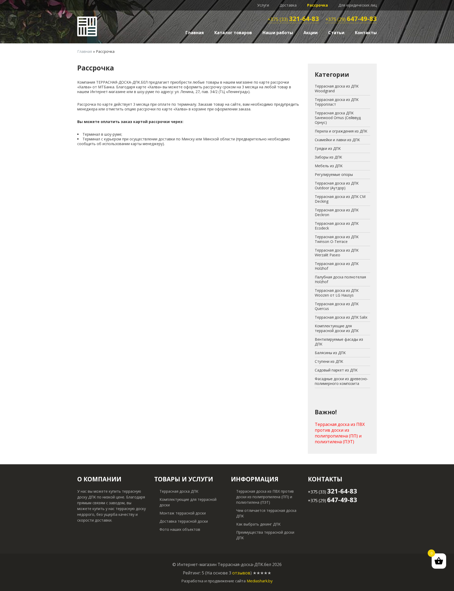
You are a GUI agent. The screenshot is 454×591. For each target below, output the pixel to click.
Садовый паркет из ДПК (336, 370)
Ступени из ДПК (329, 361)
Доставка (288, 5)
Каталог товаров (233, 32)
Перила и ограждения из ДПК (341, 131)
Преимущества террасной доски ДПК (265, 535)
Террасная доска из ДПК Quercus (337, 306)
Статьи (336, 32)
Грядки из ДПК (328, 148)
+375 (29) (351, 19)
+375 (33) (293, 19)
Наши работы (277, 32)
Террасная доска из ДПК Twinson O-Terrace (337, 239)
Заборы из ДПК (328, 157)
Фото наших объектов (179, 529)
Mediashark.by (260, 580)
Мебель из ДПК (329, 165)
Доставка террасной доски (183, 521)
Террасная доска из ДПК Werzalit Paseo (337, 252)
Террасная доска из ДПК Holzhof (337, 266)
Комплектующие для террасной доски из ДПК (337, 328)
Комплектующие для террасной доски (187, 502)
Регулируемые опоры (334, 174)
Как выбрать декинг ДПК (258, 524)
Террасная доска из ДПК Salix (341, 317)
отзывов (241, 573)
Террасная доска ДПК (178, 491)
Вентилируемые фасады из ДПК (339, 342)
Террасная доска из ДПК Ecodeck (337, 226)
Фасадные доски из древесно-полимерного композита (341, 381)
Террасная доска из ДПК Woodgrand (337, 88)
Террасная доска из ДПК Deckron (337, 212)
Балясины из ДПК (330, 352)
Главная (194, 32)
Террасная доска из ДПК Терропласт (337, 102)
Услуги (263, 5)
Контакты (366, 32)
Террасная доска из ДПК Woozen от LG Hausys (337, 293)
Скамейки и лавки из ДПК (337, 139)
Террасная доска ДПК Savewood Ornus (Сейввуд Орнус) (338, 117)
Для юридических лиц (357, 5)
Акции (310, 32)
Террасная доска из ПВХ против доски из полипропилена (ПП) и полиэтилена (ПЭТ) (340, 433)
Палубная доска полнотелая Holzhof (340, 279)
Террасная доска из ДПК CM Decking (340, 199)
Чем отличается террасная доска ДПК (266, 513)
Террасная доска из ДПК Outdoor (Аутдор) (337, 185)
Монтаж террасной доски (182, 513)
